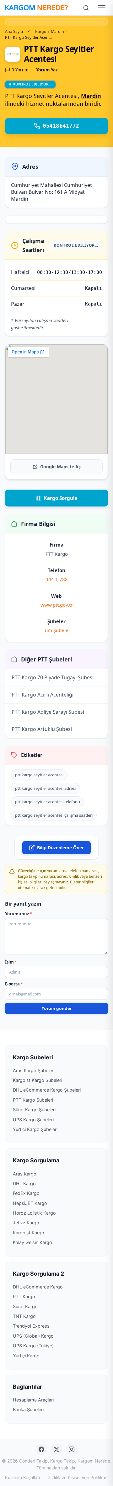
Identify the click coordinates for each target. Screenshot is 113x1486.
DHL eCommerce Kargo (38, 1286)
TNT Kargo (24, 1316)
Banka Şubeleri (28, 1409)
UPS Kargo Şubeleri (33, 1119)
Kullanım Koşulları (22, 1477)
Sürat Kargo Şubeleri (34, 1109)
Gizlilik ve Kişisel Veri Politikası (77, 1477)
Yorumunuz (18, 914)
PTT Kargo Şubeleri (33, 1100)
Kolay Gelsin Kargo (32, 1242)
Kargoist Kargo (28, 1232)
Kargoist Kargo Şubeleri (37, 1080)
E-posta (14, 984)
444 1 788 (57, 579)
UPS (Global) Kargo (33, 1336)
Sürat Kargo (25, 1306)
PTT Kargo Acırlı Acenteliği (42, 694)
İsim (11, 962)
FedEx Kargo (26, 1193)
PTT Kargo (24, 1296)
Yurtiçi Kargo (26, 1355)
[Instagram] (71, 1449)
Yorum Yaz (47, 70)
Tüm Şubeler (56, 630)
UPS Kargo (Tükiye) (33, 1345)
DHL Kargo (24, 1183)
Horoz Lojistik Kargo (34, 1213)
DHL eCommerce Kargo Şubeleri (47, 1090)
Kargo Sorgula (61, 498)
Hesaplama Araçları (33, 1399)
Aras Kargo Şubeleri (33, 1070)
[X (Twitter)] (56, 1449)
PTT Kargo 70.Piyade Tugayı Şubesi (53, 677)
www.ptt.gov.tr (56, 605)
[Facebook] (41, 1449)
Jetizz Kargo (26, 1222)
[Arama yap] (86, 7)
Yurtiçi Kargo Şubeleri (35, 1129)
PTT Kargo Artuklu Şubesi (42, 729)
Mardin (91, 96)
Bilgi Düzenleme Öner (60, 848)
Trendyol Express (31, 1326)
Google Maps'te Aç (60, 467)
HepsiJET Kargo (30, 1203)
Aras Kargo (24, 1173)
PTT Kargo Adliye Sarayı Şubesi (48, 711)
